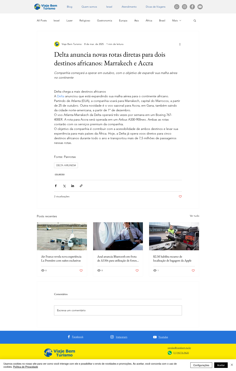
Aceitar (221, 365)
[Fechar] (232, 365)
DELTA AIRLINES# (66, 165)
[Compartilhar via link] (81, 185)
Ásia (136, 20)
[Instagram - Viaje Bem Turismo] (184, 6)
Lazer (70, 20)
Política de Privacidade (25, 366)
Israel (57, 20)
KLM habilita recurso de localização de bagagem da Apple (172, 258)
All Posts (42, 20)
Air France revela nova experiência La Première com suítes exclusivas (61, 258)
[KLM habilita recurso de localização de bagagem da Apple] (174, 236)
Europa (123, 20)
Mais (175, 20)
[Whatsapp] (176, 6)
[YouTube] (155, 337)
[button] (155, 6)
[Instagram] (112, 337)
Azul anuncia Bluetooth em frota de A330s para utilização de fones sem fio (117, 258)
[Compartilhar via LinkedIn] (72, 185)
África (149, 20)
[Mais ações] (180, 44)
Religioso (84, 20)
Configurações (201, 365)
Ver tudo (194, 215)
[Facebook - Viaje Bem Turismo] (192, 6)
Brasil (162, 20)
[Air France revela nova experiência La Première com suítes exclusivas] (62, 236)
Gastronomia (104, 20)
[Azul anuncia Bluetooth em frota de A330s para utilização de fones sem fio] (118, 236)
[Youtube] (200, 6)
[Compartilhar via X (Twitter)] (64, 185)
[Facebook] (69, 337)
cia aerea (59, 173)
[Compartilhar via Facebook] (55, 185)
